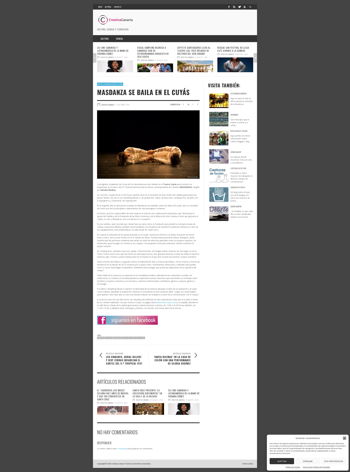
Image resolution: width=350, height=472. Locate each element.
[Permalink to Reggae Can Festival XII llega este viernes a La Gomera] (195, 64)
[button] (344, 438)
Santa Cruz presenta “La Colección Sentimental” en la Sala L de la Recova (147, 393)
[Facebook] (228, 7)
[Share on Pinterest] (198, 104)
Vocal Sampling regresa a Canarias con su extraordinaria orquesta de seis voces (113, 52)
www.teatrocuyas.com (166, 302)
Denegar (308, 461)
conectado (122, 448)
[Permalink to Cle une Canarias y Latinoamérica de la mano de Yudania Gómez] (184, 409)
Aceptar (281, 461)
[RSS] (234, 7)
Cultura (118, 84)
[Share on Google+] (193, 104)
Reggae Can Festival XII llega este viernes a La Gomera (193, 49)
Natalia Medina (127, 338)
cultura (108, 338)
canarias (101, 338)
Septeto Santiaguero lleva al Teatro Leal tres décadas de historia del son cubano (153, 50)
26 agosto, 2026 (121, 60)
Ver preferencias (333, 461)
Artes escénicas (105, 84)
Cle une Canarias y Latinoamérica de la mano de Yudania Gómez (184, 393)
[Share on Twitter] (188, 104)
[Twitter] (239, 7)
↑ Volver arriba (247, 464)
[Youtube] (244, 7)
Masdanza (116, 338)
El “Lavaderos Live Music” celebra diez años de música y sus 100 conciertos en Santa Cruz (112, 395)
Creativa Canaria (107, 60)
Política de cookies (293, 467)
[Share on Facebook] (183, 104)
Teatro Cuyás (140, 338)
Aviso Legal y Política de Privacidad (316, 467)
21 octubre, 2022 (123, 104)
